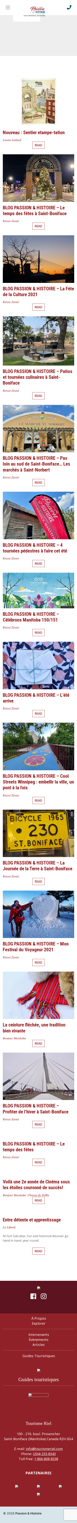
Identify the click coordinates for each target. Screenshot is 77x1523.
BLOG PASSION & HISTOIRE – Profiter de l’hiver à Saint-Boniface (35, 1108)
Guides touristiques (38, 1356)
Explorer (38, 1323)
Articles (39, 1344)
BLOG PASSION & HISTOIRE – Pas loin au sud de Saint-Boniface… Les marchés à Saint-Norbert (36, 463)
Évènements (38, 1339)
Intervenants (38, 1334)
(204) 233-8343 (44, 1454)
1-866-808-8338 (46, 1459)
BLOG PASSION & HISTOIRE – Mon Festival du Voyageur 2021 (36, 946)
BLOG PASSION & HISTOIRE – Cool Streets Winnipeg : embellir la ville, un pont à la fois (38, 781)
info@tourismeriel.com (44, 1448)
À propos (38, 1318)
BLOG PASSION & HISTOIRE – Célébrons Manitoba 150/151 (31, 617)
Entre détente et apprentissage (32, 1220)
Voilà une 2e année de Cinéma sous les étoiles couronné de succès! (36, 1184)
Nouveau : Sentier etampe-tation (34, 132)
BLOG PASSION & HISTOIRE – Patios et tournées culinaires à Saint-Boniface (37, 377)
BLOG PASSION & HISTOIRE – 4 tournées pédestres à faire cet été (35, 548)
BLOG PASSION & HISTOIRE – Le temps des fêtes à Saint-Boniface (35, 210)
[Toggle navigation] (8, 7)
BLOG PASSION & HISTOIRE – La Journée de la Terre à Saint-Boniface (37, 865)
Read (38, 145)
